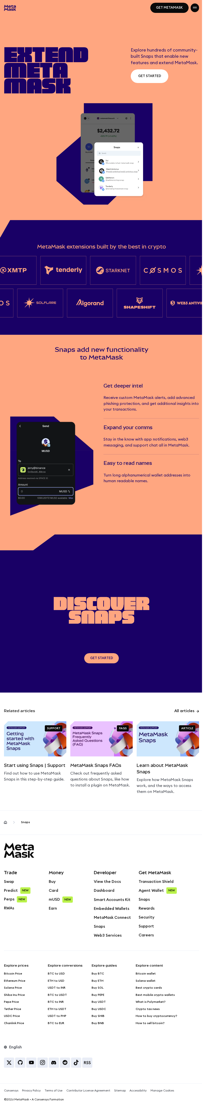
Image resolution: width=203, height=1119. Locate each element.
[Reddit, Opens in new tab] (65, 1063)
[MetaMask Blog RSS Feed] (87, 1063)
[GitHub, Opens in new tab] (20, 1063)
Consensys (11, 1090)
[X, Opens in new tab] (9, 1063)
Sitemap (120, 1090)
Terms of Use (53, 1090)
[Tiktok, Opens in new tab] (76, 1063)
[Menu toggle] (195, 7)
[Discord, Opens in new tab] (54, 1063)
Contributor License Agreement (88, 1090)
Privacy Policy (31, 1090)
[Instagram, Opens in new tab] (42, 1063)
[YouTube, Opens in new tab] (31, 1063)
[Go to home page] (5, 822)
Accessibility (138, 1090)
